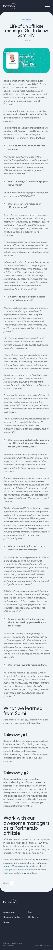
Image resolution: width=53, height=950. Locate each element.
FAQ (30, 912)
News (6, 922)
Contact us (33, 917)
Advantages (9, 912)
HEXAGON (46, 945)
